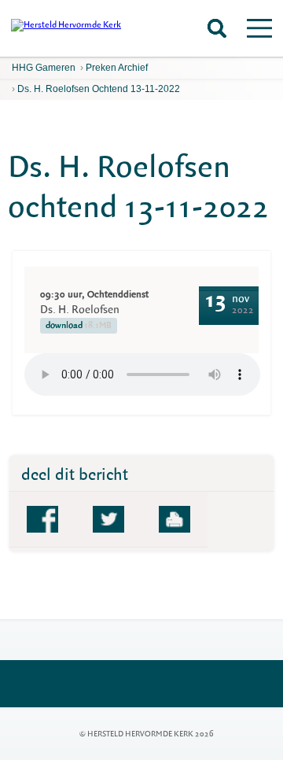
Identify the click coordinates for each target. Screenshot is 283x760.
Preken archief (117, 67)
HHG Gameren (43, 67)
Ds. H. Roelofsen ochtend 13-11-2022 (98, 88)
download (79, 325)
